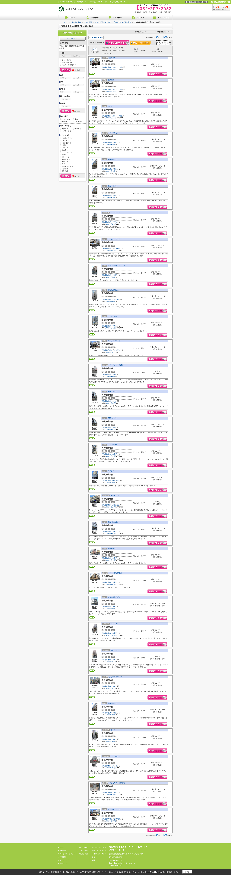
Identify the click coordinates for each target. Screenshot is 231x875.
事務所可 (66, 159)
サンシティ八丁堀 (114, 341)
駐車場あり (67, 138)
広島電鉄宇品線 (107, 142)
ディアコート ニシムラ (116, 266)
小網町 (114, 275)
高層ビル (66, 155)
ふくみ (113, 730)
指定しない (66, 119)
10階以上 (66, 145)
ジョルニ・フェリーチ (116, 239)
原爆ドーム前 (117, 67)
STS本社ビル (112, 391)
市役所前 (117, 248)
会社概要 (63, 850)
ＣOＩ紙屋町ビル (114, 597)
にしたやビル (115, 213)
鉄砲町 (114, 224)
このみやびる (112, 316)
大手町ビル (115, 495)
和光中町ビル (114, 133)
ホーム (62, 847)
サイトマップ (64, 860)
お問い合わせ (83, 847)
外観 (94, 49)
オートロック (67, 166)
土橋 (114, 374)
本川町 (114, 326)
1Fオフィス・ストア (99, 854)
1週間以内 (78, 121)
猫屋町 (114, 403)
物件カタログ (64, 863)
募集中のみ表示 (97, 37)
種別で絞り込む (72, 38)
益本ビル (112, 58)
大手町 (114, 69)
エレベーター (67, 157)
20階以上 (66, 147)
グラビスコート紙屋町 (117, 783)
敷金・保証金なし (68, 60)
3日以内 (64, 121)
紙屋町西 (115, 505)
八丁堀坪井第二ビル (116, 677)
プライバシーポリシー (67, 854)
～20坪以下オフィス (99, 847)
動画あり (78, 129)
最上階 (65, 150)
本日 (76, 119)
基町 (113, 301)
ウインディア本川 (115, 573)
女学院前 (117, 350)
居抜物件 (66, 169)
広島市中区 (109, 69)
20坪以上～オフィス (99, 850)
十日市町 (115, 481)
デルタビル (115, 624)
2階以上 (65, 140)
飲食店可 (66, 162)
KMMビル (114, 650)
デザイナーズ (67, 164)
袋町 (115, 142)
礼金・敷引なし (67, 62)
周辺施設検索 (83, 854)
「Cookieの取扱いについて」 (155, 872)
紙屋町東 (115, 299)
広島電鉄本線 (106, 67)
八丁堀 (114, 222)
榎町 (113, 277)
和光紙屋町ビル (113, 290)
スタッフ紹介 (83, 850)
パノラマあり (66, 131)
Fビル (110, 106)
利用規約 (63, 857)
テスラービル (112, 548)
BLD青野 (111, 471)
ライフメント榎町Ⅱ (116, 365)
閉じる (187, 872)
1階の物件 (66, 143)
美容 (93, 860)
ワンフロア (67, 152)
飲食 (93, 857)
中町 (113, 144)
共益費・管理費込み (69, 65)
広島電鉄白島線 (107, 350)
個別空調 (66, 171)
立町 (114, 606)
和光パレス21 (113, 522)
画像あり (65, 129)
